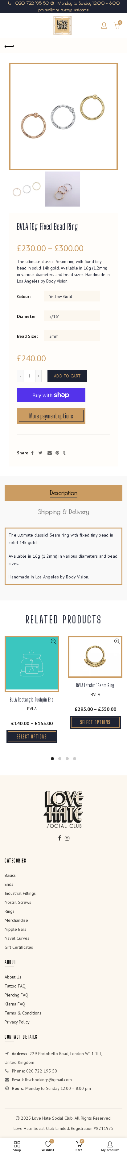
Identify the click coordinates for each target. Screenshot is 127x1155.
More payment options (51, 416)
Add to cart (67, 376)
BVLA (32, 708)
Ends (9, 884)
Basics (10, 875)
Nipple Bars (15, 929)
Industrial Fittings (20, 893)
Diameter (26, 316)
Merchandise (16, 920)
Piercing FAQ (16, 995)
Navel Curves (17, 938)
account (104, 25)
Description (63, 492)
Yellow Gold (60, 296)
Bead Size (26, 336)
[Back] (9, 45)
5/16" (54, 316)
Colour (23, 296)
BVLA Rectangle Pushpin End (32, 699)
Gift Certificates (19, 947)
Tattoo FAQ (15, 986)
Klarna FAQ (15, 1004)
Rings (9, 911)
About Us (13, 977)
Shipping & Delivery (63, 511)
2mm (54, 336)
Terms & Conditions (23, 1013)
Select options (32, 736)
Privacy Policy (17, 1022)
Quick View (53, 641)
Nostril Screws (18, 902)
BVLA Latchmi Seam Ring (95, 685)
